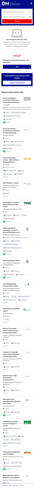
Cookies (22, 485)
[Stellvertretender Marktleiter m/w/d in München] (17, 460)
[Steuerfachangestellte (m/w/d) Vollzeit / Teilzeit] (17, 293)
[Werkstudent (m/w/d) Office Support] (17, 315)
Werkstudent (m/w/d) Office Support (11, 310)
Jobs (17, 67)
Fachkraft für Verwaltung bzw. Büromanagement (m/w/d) (10, 424)
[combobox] (15, 12)
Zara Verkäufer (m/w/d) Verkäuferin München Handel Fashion (11, 204)
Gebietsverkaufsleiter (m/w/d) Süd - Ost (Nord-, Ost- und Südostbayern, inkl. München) (11, 230)
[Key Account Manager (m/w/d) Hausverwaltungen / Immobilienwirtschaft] (17, 140)
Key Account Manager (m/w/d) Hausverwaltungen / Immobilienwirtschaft (11, 131)
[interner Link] (11, 3)
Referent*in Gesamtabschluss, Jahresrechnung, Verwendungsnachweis (10, 330)
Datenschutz (5, 485)
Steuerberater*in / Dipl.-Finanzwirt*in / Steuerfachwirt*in (10, 378)
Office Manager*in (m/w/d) (11, 183)
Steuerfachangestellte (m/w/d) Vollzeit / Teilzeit (10, 285)
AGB (10, 485)
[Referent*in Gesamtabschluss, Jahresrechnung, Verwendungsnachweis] (17, 337)
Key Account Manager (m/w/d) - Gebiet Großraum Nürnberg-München (11, 160)
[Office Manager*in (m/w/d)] (17, 189)
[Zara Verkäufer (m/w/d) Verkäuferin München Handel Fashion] (17, 212)
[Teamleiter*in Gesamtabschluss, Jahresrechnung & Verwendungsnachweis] (17, 361)
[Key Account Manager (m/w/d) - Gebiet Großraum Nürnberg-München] (17, 167)
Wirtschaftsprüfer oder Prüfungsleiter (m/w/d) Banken (11, 476)
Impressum (15, 485)
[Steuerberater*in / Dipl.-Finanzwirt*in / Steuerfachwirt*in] (17, 384)
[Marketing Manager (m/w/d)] (17, 269)
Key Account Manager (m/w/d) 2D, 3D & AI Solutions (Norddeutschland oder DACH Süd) (11, 100)
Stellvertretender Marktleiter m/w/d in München (11, 453)
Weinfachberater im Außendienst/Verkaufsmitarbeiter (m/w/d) (11, 401)
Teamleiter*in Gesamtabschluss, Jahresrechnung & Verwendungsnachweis (11, 354)
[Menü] (31, 3)
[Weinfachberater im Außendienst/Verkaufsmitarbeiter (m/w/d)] (17, 407)
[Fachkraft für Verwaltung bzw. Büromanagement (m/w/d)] (17, 433)
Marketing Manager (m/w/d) (11, 260)
